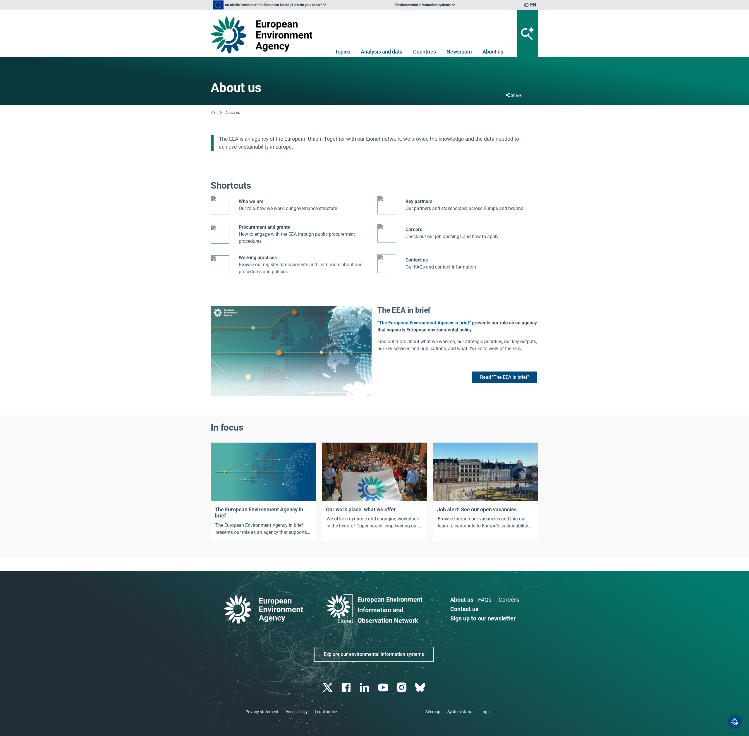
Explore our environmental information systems (374, 654)
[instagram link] (402, 688)
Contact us (417, 260)
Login (485, 711)
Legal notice (326, 711)
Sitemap (432, 711)
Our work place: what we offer (361, 509)
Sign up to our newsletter (483, 618)
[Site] (264, 35)
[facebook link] (346, 688)
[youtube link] (383, 688)
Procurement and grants (264, 227)
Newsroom (459, 52)
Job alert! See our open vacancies (477, 509)
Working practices (258, 257)
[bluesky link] (420, 688)
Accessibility (297, 711)
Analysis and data (382, 52)
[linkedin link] (365, 688)
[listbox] (270, 5)
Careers (509, 599)
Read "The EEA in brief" (504, 377)
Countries (424, 52)
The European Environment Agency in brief (424, 323)
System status (460, 711)
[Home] (214, 113)
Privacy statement (262, 711)
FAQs (485, 599)
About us (492, 52)
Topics (342, 52)
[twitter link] (328, 688)
